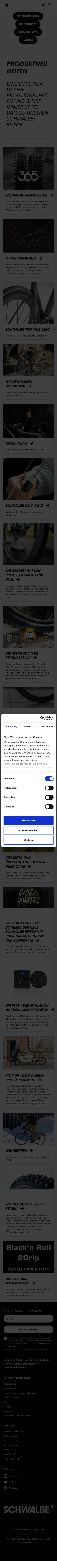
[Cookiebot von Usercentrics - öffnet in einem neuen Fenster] (41, 718)
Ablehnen (28, 840)
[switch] (49, 788)
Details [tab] (28, 726)
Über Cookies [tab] (46, 726)
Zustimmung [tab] (10, 726)
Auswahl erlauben (28, 830)
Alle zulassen (28, 820)
